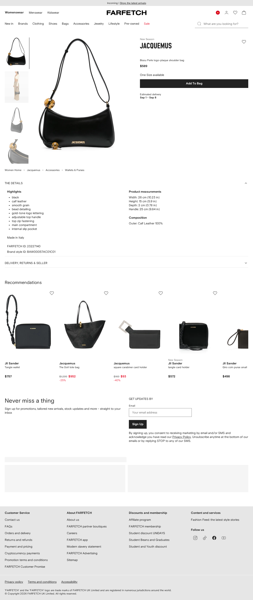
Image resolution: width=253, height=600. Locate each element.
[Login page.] (226, 12)
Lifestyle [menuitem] (114, 23)
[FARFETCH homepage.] (126, 12)
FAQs (8, 526)
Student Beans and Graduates (149, 539)
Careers (72, 533)
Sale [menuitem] (147, 23)
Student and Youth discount (148, 546)
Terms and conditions (42, 581)
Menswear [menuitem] (35, 12)
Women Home (13, 170)
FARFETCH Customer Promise (25, 566)
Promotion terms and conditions (26, 559)
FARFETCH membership (145, 526)
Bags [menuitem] (65, 23)
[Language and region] (217, 12)
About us (73, 519)
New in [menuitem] (9, 23)
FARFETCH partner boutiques (87, 526)
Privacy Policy (181, 436)
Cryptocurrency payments (22, 553)
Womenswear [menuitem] (14, 12)
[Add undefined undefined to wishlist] (51, 293)
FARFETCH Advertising (82, 553)
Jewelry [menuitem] (99, 23)
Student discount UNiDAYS (147, 533)
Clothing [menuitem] (38, 23)
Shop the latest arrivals (133, 3)
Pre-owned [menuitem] (131, 23)
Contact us (12, 519)
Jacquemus (33, 170)
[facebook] (214, 538)
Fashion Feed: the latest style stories (215, 519)
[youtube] (223, 538)
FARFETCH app (77, 539)
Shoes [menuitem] (53, 23)
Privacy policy (14, 581)
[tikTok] (204, 538)
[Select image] (16, 53)
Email (132, 405)
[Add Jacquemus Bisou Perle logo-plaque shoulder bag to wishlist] (244, 41)
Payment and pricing (18, 546)
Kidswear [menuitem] (53, 12)
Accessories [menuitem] (81, 23)
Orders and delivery (18, 533)
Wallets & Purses (74, 170)
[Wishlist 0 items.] (235, 12)
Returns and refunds (18, 539)
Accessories (52, 170)
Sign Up (137, 424)
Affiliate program (140, 519)
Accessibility (69, 581)
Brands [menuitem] (23, 23)
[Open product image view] (78, 100)
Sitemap (72, 559)
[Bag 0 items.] (244, 12)
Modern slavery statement (84, 546)
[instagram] (195, 538)
